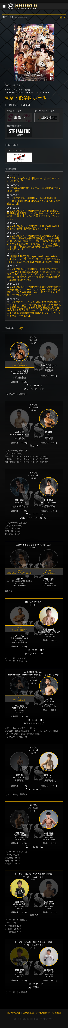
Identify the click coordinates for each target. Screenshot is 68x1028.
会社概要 (56, 1012)
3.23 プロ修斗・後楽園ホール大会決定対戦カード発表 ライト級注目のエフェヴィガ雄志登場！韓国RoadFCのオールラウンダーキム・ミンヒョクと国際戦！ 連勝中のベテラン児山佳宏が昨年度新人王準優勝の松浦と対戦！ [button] (34, 274)
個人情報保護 (13, 1012)
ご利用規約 (28, 1012)
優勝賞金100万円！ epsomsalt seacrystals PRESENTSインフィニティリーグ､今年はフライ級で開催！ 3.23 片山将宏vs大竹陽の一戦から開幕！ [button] (34, 259)
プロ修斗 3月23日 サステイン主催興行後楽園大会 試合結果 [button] (34, 190)
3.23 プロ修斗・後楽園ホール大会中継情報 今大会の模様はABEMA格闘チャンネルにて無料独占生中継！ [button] (34, 200)
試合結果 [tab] (9, 328)
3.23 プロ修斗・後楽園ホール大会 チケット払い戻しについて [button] (33, 180)
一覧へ (61, 17)
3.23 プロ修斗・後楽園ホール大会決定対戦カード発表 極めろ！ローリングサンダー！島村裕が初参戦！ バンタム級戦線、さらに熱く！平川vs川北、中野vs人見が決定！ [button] (34, 291)
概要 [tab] (21, 328)
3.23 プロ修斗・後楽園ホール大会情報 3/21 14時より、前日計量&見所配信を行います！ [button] (34, 227)
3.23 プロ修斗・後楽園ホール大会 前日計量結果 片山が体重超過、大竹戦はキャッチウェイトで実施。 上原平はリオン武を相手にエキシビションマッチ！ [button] (33, 214)
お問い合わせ (43, 1012)
